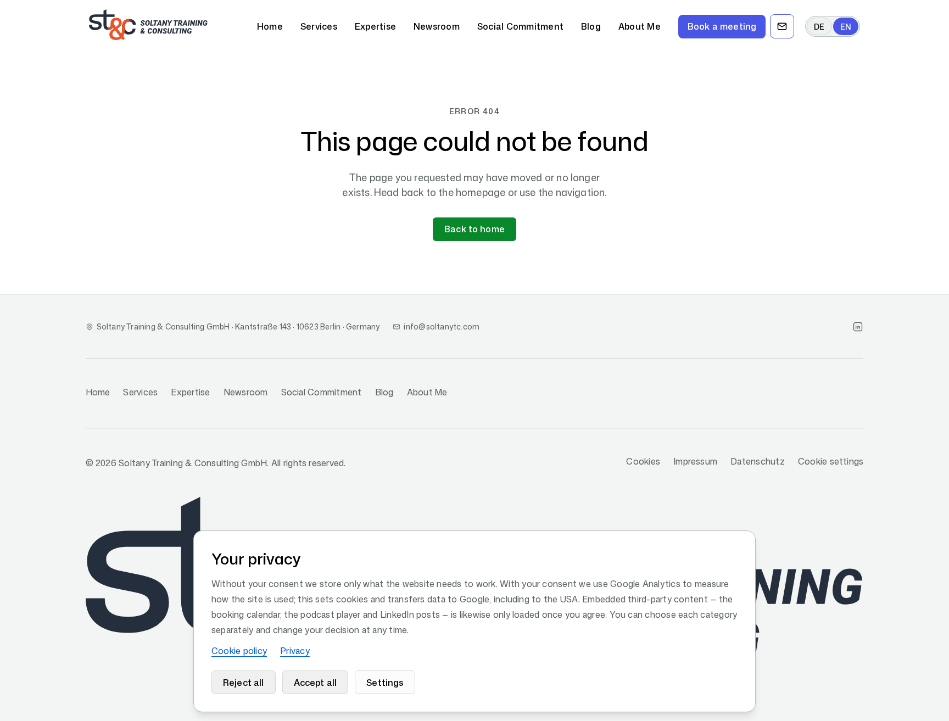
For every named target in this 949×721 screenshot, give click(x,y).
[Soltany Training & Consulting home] (148, 24)
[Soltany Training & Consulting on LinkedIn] (857, 326)
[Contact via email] (782, 26)
